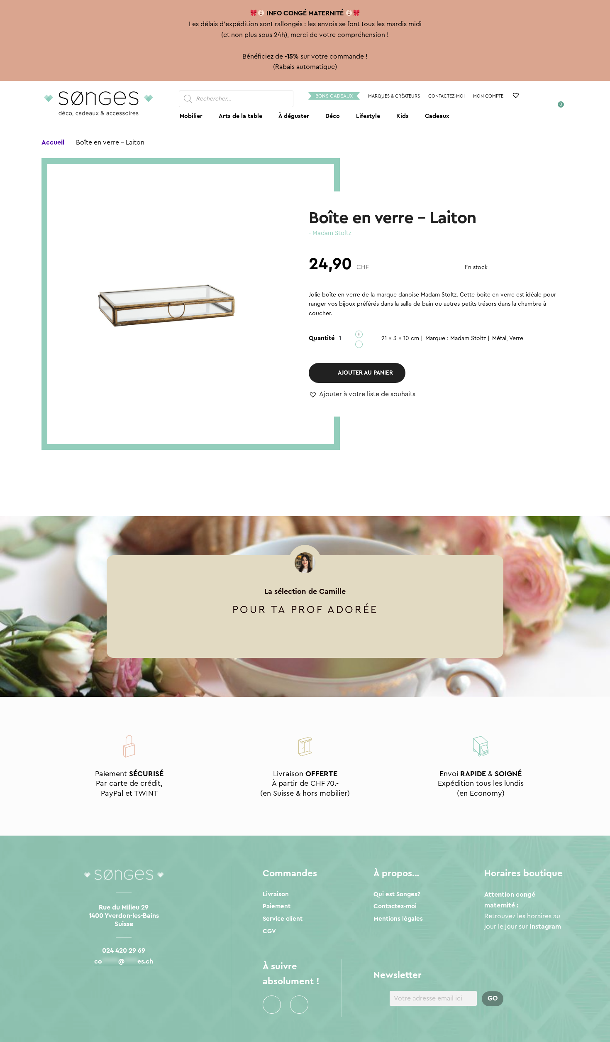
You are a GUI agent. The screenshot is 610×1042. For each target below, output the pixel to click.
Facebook (272, 1004)
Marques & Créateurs (394, 96)
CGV (269, 931)
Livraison (276, 894)
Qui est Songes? (396, 894)
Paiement (276, 906)
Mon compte (488, 96)
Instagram (299, 1004)
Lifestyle (368, 116)
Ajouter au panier (365, 373)
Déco (332, 116)
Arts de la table (240, 116)
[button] (362, 394)
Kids (402, 116)
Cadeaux (437, 116)
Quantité (322, 338)
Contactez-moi (446, 96)
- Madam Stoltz (330, 233)
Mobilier (191, 116)
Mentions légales (398, 919)
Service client (283, 919)
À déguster (293, 116)
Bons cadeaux (334, 95)
